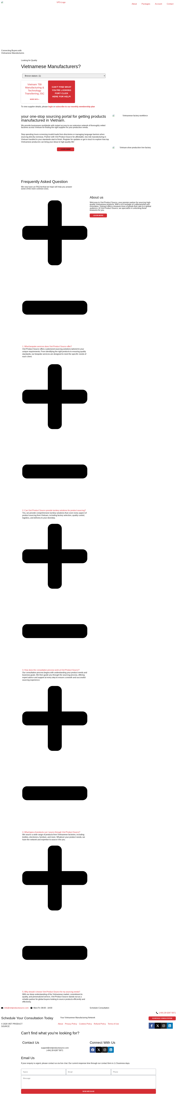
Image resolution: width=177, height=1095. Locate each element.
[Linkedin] (170, 1026)
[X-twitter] (158, 1026)
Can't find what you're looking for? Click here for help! (61, 92)
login (50, 107)
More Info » (34, 99)
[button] (65, 149)
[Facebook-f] (152, 1026)
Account (158, 4)
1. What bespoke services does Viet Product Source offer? (47, 346)
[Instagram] (164, 1026)
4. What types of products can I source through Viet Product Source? (51, 832)
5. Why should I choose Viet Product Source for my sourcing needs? (51, 992)
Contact (170, 4)
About (134, 4)
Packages (146, 4)
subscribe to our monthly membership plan (75, 107)
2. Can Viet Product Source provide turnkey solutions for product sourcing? (54, 510)
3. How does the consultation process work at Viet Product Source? (50, 670)
